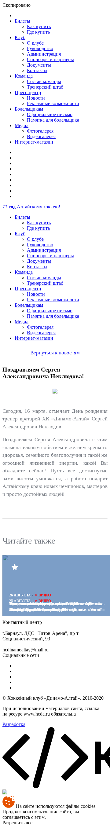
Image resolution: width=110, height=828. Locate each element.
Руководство (40, 48)
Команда (24, 76)
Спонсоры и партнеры (50, 59)
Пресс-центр (28, 92)
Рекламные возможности (53, 103)
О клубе (35, 43)
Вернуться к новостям (55, 353)
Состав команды (44, 81)
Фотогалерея (40, 131)
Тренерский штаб (45, 87)
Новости (36, 98)
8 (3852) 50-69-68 (61, 622)
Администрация (44, 54)
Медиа (21, 125)
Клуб (20, 37)
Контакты (37, 70)
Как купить (39, 26)
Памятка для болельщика (53, 120)
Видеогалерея (41, 136)
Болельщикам (29, 109)
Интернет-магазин (34, 142)
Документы (39, 65)
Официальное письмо (49, 114)
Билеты (22, 21)
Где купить (38, 32)
